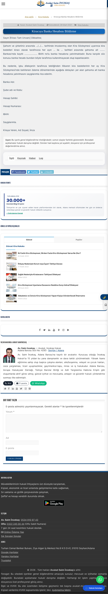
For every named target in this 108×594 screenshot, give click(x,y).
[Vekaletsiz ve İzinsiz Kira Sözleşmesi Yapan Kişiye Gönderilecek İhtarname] (11, 298)
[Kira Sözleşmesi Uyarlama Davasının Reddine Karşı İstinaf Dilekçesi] (11, 287)
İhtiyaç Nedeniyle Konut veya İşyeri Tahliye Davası (40, 264)
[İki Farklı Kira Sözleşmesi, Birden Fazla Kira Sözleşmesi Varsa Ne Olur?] (11, 255)
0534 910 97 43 (29, 520)
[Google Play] (68, 330)
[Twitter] (44, 330)
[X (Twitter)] (21, 388)
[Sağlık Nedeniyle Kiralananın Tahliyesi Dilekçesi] (11, 277)
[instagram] (63, 330)
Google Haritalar (9, 552)
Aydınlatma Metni (61, 590)
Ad (7, 438)
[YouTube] (16, 388)
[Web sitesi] (4, 388)
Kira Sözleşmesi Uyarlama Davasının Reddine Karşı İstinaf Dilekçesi (48, 285)
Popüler (79, 240)
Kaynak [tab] (21, 158)
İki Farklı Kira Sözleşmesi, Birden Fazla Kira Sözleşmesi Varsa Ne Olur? (49, 253)
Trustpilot (6, 560)
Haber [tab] (32, 158)
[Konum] (59, 330)
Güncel (29, 240)
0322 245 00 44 (15, 524)
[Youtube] (54, 330)
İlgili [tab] (11, 158)
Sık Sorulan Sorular (11, 536)
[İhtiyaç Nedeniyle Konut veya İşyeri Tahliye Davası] (11, 266)
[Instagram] (25, 388)
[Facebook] (40, 330)
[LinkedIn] (49, 330)
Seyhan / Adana (56, 350)
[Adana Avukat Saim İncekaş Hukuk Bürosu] (53, 3)
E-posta (10, 448)
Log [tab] (41, 158)
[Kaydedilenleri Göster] (105, 305)
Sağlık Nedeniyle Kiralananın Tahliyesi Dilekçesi (39, 274)
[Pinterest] (29, 388)
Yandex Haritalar (10, 556)
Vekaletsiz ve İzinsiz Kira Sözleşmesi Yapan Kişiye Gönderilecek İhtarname (51, 296)
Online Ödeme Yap (14, 532)
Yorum (10, 411)
